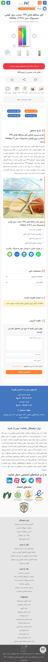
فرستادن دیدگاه (24, 372)
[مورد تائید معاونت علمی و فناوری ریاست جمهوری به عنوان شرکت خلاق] (18, 495)
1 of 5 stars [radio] (21, 366)
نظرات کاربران (12, 115)
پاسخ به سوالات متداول (24, 528)
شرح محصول (29, 111)
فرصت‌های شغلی (24, 539)
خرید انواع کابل (24, 630)
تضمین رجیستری (24, 573)
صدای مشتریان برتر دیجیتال (24, 587)
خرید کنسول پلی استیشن (24, 619)
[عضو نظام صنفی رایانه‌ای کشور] (7, 495)
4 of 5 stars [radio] (15, 366)
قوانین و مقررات (24, 563)
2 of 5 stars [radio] (19, 366)
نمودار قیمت (29, 115)
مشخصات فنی (12, 111)
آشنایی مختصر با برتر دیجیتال (24, 524)
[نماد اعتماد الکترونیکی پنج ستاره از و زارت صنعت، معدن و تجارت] (39, 495)
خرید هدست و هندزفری (24, 627)
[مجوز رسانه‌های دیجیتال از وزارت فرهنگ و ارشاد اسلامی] (28, 495)
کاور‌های (32, 160)
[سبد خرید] (3, 3)
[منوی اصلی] (45, 3)
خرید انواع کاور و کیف (24, 638)
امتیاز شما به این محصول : (32, 366)
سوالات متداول (25, 410)
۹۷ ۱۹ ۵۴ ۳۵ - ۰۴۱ (25, 405)
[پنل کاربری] (8, 3)
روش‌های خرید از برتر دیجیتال (24, 548)
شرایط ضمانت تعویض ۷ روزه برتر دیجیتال (24, 556)
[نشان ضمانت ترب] (45, 495)
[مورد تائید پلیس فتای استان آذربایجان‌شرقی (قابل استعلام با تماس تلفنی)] (24, 508)
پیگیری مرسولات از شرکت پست (24, 580)
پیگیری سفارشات (24, 584)
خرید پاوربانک (24, 615)
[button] (14, 36)
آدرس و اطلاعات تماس (24, 532)
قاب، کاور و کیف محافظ (26, 9)
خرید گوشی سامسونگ (24, 601)
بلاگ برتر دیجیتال (24, 535)
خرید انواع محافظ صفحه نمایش (24, 641)
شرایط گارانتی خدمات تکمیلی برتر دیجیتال (24, 559)
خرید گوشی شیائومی (24, 604)
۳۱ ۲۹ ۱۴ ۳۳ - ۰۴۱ (25, 398)
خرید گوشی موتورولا (24, 612)
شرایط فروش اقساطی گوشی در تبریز (24, 552)
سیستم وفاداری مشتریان (24, 591)
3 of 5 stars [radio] (17, 366)
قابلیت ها (40, 282)
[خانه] (45, 9)
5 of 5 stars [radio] (13, 366)
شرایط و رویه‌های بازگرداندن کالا (24, 576)
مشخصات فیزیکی (37, 276)
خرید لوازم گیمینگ (24, 623)
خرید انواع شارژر (24, 634)
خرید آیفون (24, 608)
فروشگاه (39, 9)
